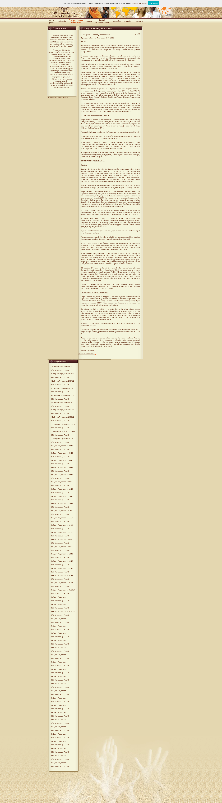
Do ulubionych (52, 97)
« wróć (137, 34)
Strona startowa (63, 97)
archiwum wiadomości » (86, 354)
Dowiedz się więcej (139, 3)
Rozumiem (153, 3)
